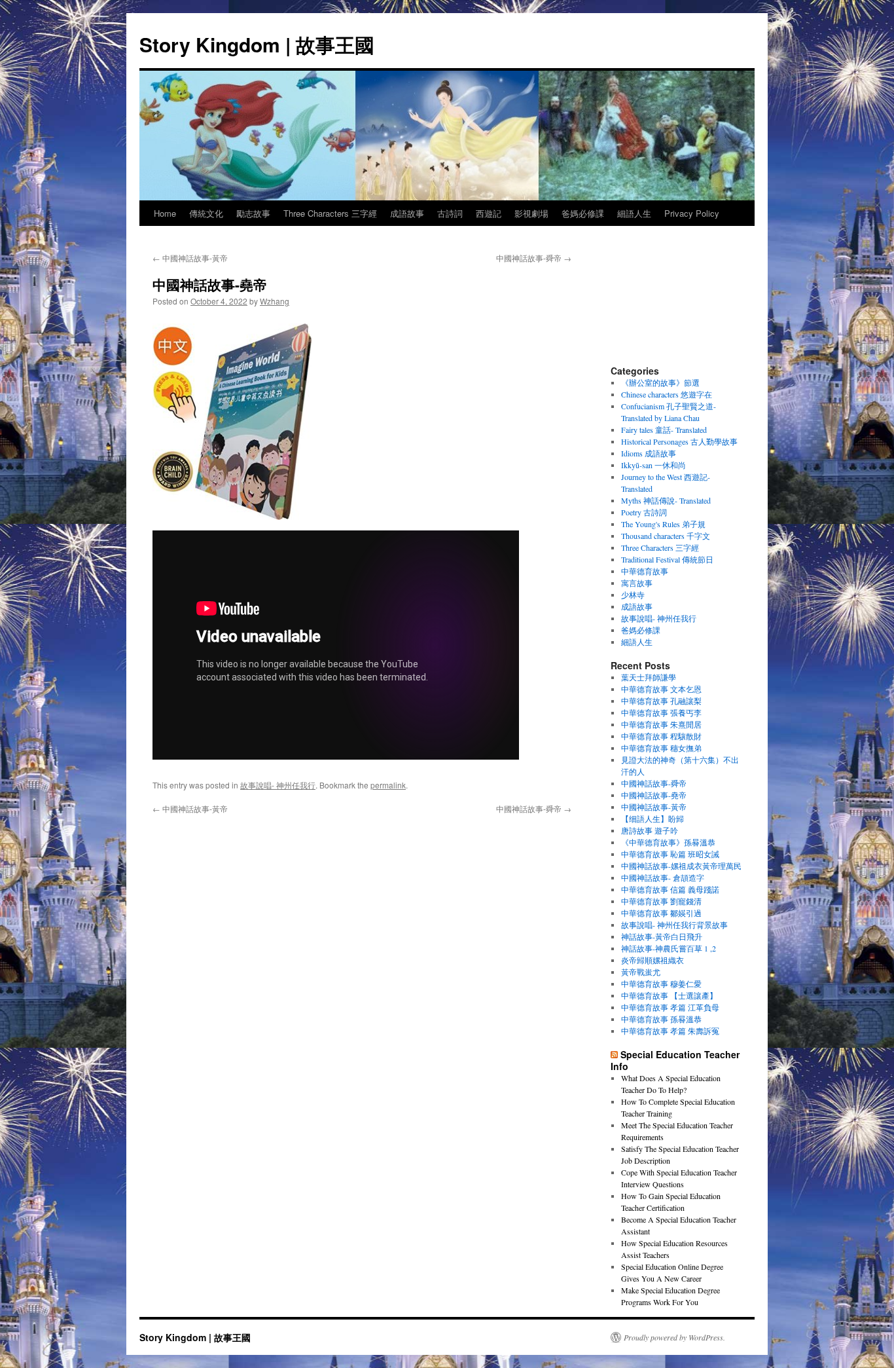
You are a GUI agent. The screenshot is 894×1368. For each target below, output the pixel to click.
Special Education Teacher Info (675, 1060)
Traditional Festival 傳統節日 (667, 559)
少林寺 (633, 594)
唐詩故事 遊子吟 (649, 830)
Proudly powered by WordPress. (674, 1337)
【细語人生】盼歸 (652, 818)
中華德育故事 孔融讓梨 (661, 700)
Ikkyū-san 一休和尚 (653, 465)
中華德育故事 (644, 571)
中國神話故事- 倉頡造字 (662, 877)
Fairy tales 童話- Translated (664, 429)
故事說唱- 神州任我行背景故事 (674, 924)
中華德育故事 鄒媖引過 (661, 913)
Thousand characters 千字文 (665, 535)
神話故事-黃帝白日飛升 (661, 936)
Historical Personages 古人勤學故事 (679, 441)
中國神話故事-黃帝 (190, 257)
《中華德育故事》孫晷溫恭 (668, 842)
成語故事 (407, 213)
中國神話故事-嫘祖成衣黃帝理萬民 (681, 865)
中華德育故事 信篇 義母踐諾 (670, 889)
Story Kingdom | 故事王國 (256, 44)
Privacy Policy (691, 213)
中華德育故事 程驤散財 (661, 736)
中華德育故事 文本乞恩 (661, 689)
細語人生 (634, 213)
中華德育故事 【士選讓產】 (669, 995)
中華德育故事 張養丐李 (661, 712)
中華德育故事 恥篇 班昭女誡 (670, 854)
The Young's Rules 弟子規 (663, 524)
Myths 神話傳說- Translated (666, 500)
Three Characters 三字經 (330, 213)
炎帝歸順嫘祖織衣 (652, 960)
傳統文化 (206, 213)
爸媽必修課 (583, 213)
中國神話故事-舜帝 (533, 257)
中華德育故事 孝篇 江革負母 (670, 1007)
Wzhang (274, 300)
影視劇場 (531, 213)
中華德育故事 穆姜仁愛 (661, 983)
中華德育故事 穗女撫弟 (661, 748)
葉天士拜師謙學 (648, 677)
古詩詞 (450, 213)
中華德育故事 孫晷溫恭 (661, 1019)
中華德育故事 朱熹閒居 (661, 724)
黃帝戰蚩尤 (640, 972)
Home (165, 213)
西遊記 (488, 213)
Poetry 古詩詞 (644, 512)
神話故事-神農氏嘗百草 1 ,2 (668, 948)
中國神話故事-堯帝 (654, 795)
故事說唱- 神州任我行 (277, 784)
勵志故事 (253, 213)
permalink (388, 784)
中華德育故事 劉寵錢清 (661, 901)
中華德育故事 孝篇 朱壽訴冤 (670, 1031)
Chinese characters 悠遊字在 (666, 394)
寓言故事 (637, 583)
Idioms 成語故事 (648, 453)
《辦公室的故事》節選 (660, 382)
